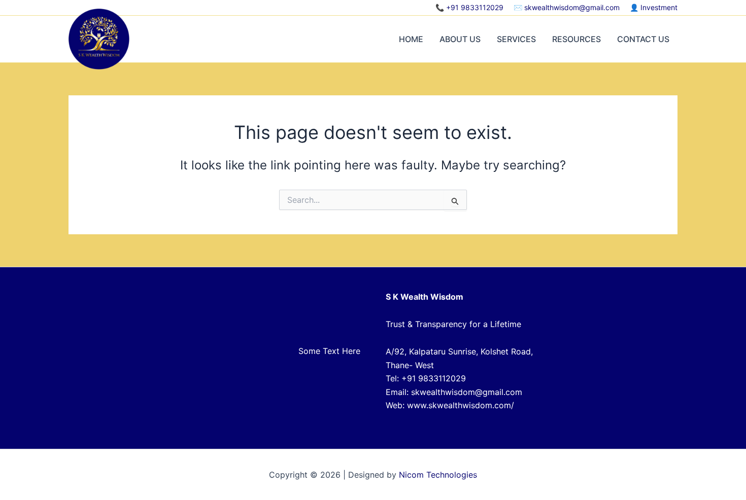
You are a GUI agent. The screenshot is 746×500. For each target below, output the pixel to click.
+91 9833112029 (474, 7)
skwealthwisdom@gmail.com (572, 7)
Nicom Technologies (438, 475)
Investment (658, 7)
